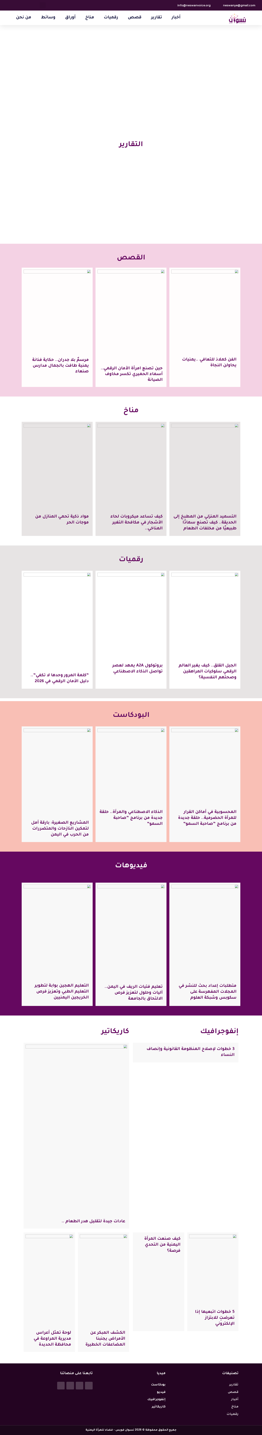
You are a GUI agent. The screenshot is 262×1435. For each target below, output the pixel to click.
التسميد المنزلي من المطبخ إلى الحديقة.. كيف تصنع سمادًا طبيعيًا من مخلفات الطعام (204, 523)
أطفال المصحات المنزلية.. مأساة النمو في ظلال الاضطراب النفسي (212, 216)
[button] (43, 5)
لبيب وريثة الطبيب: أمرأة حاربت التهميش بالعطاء (53, 219)
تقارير (156, 18)
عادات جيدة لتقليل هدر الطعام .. (93, 1221)
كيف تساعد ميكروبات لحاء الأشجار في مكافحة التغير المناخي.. (136, 523)
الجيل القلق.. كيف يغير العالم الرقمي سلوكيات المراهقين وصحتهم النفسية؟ (207, 672)
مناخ (89, 18)
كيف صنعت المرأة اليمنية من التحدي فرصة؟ (162, 1245)
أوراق (70, 18)
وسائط (48, 18)
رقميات (111, 18)
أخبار (176, 18)
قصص (135, 18)
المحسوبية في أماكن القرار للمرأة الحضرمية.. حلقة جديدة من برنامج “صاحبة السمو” (207, 818)
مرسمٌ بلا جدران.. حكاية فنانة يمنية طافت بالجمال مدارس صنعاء (60, 366)
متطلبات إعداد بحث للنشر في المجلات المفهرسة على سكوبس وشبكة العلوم (207, 992)
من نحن (23, 18)
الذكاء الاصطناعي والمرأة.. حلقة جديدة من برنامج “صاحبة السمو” (131, 818)
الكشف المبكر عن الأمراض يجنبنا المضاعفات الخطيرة (105, 1339)
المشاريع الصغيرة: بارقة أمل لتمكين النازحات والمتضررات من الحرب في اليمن (60, 829)
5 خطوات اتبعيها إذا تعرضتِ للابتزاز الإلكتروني (215, 1318)
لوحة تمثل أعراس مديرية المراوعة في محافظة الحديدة (52, 1339)
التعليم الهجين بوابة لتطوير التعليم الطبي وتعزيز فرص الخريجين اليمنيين (62, 992)
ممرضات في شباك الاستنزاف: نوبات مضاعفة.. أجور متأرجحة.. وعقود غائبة (133, 217)
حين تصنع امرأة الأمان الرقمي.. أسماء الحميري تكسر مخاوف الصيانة (132, 374)
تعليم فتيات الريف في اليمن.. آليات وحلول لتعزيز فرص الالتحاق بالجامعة (134, 993)
